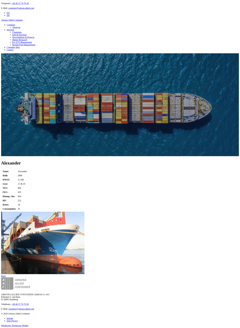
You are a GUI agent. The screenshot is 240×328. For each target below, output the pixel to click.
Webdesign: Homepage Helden (14, 325)
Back (3, 276)
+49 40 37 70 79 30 (20, 3)
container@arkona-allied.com (21, 8)
